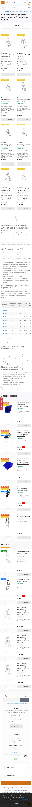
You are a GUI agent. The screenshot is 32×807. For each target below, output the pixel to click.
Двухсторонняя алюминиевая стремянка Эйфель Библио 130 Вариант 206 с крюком (23, 667)
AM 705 (5, 316)
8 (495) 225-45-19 (16, 718)
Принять (17, 803)
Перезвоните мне (16, 721)
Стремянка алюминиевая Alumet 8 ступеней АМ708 (23, 144)
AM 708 (5, 327)
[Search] (3, 7)
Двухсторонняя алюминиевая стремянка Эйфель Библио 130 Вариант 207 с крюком (23, 639)
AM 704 (5, 313)
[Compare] (13, 42)
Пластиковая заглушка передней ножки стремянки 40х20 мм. (23, 404)
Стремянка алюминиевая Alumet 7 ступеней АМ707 (7, 144)
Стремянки (6, 11)
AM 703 (5, 310)
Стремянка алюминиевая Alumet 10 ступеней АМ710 (23, 188)
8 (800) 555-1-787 (16, 719)
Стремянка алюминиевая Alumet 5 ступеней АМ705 (7, 99)
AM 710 (5, 333)
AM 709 (5, 330)
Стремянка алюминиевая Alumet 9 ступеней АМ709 (7, 188)
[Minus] (2, 426)
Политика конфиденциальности (17, 703)
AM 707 (5, 323)
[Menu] (3, 2)
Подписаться (24, 700)
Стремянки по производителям (17, 11)
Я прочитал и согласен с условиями (17, 704)
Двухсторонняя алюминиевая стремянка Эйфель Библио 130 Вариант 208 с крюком (23, 611)
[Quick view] (13, 35)
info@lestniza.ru (16, 742)
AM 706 (5, 320)
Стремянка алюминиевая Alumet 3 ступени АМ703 (7, 54)
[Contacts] (24, 2)
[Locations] (20, 2)
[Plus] (13, 426)
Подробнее (25, 799)
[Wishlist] (13, 38)
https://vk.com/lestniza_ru (15, 748)
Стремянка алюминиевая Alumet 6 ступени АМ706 (23, 99)
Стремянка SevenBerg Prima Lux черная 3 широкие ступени (23, 488)
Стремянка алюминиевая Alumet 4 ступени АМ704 (23, 54)
